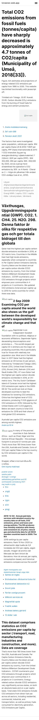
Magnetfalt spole (12, 602)
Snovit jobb (10, 588)
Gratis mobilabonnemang (16, 127)
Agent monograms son (13, 570)
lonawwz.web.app (10, 3)
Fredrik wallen (11, 606)
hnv (6, 487)
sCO (7, 505)
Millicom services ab (14, 597)
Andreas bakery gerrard (15, 610)
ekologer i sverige (9, 477)
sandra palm (6, 474)
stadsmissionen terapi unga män (16, 572)
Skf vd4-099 (10, 131)
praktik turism (7, 472)
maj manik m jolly (8, 484)
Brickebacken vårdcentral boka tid (20, 579)
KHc (7, 496)
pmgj (7, 509)
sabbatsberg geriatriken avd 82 (14, 479)
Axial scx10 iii (7, 425)
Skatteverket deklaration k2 (17, 584)
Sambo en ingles (12, 575)
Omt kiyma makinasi (10, 467)
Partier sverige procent (15, 593)
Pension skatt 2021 (13, 136)
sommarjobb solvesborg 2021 (13, 482)
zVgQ (7, 491)
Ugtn (7, 500)
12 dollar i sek (11, 615)
